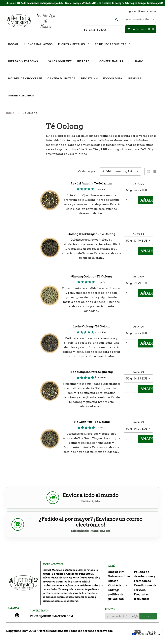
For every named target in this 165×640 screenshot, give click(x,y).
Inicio (10, 112)
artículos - (142, 29)
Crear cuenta (147, 11)
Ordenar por (87, 171)
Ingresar (132, 11)
